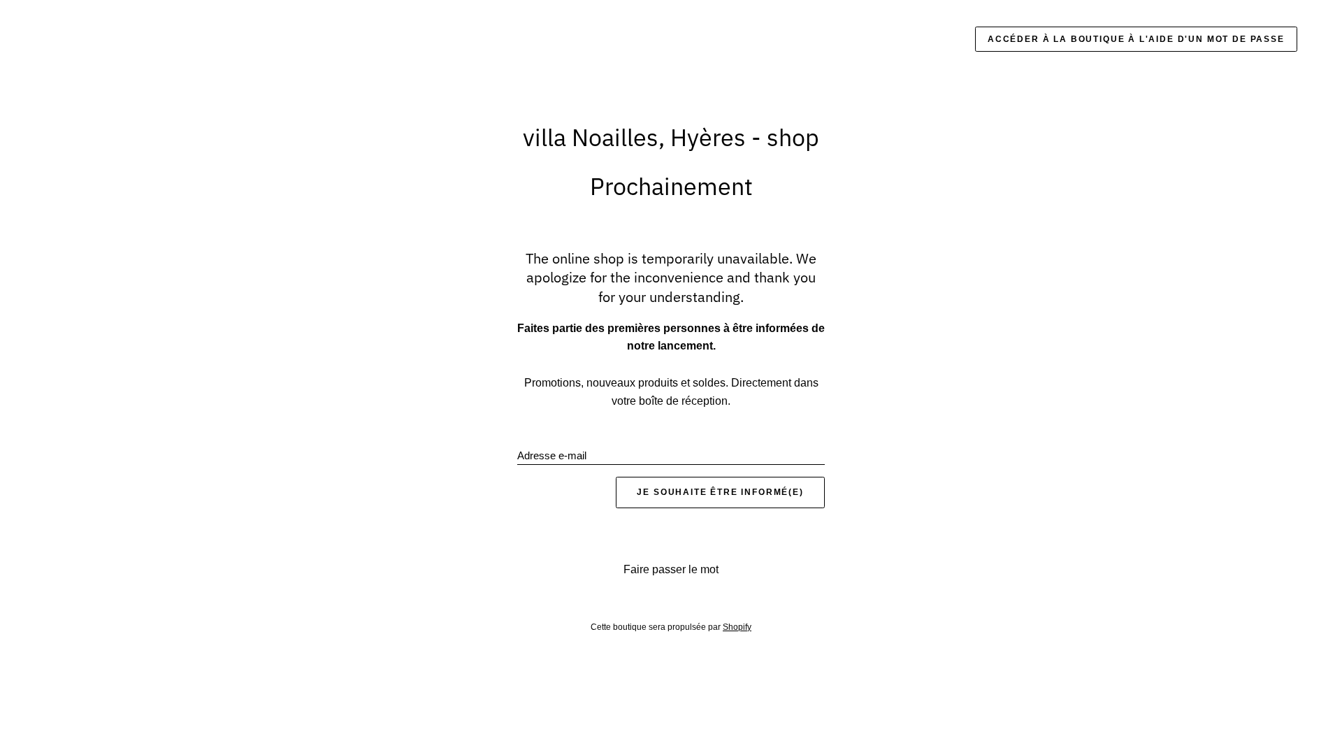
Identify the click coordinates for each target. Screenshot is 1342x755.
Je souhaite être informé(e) (720, 492)
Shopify (737, 627)
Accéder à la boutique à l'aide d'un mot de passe (1136, 39)
